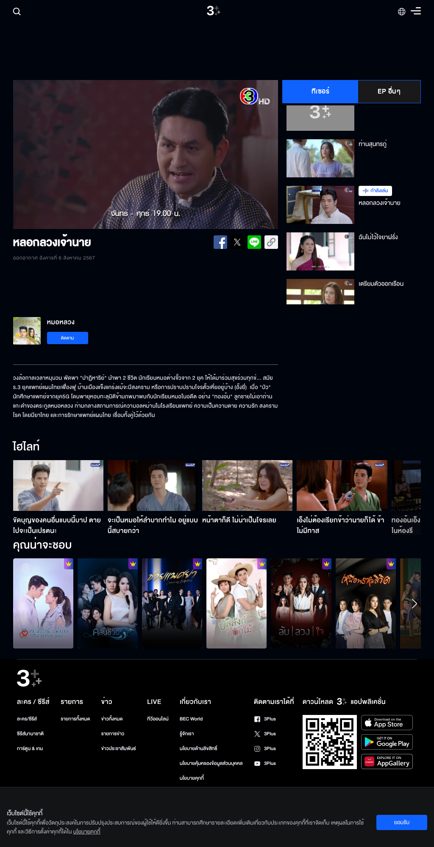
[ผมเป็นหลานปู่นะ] (236, 603)
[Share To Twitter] (237, 242)
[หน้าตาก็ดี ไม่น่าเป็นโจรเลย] (247, 485)
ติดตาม (67, 338)
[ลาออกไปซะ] (43, 603)
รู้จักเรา (187, 734)
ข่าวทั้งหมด (112, 719)
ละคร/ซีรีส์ (27, 719)
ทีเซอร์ (321, 91)
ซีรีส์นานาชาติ (30, 734)
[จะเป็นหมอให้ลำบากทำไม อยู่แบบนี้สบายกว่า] (153, 485)
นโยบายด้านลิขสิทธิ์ (198, 749)
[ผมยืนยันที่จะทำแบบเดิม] (172, 603)
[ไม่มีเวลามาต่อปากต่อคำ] (108, 603)
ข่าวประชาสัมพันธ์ (118, 749)
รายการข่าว (112, 734)
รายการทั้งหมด (75, 719)
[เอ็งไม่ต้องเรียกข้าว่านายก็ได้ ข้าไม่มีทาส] (342, 485)
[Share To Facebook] (220, 242)
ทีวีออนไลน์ (157, 719)
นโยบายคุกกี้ (192, 778)
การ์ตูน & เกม (30, 749)
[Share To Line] (254, 242)
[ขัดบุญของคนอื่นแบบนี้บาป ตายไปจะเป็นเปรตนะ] (58, 485)
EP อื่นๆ (389, 91)
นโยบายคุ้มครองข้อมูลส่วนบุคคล (211, 763)
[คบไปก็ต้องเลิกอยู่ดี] (301, 603)
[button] (66, 154)
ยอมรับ (401, 822)
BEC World (191, 719)
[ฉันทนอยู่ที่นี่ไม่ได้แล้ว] (366, 603)
